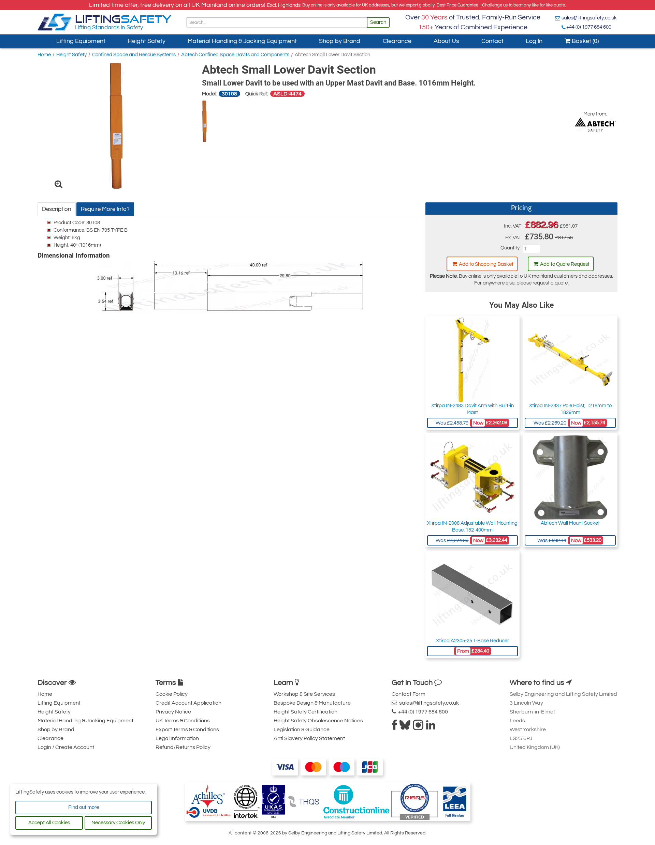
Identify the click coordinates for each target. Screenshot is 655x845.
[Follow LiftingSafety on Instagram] (418, 727)
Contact (492, 41)
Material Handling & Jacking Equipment (242, 41)
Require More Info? (105, 209)
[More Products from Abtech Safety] (595, 125)
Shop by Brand (339, 41)
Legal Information (177, 738)
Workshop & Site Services (304, 694)
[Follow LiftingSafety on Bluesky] (405, 727)
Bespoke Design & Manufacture (312, 703)
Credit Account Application (188, 703)
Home (44, 54)
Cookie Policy (172, 694)
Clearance (397, 41)
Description (56, 209)
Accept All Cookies (49, 822)
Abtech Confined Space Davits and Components (235, 54)
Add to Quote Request (565, 264)
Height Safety (146, 41)
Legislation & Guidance (302, 729)
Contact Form (408, 694)
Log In (534, 41)
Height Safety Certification (305, 712)
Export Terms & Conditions (187, 729)
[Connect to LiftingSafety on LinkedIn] (430, 727)
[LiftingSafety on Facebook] (395, 727)
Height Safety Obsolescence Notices (318, 720)
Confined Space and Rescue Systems (134, 54)
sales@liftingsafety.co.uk (589, 17)
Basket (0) (584, 41)
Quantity (510, 247)
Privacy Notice (173, 712)
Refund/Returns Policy (183, 747)
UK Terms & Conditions (183, 720)
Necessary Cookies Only (118, 822)
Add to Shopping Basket (486, 264)
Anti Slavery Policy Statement (309, 738)
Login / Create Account (66, 747)
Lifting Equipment (80, 41)
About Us (446, 41)
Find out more (83, 807)
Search (378, 22)
